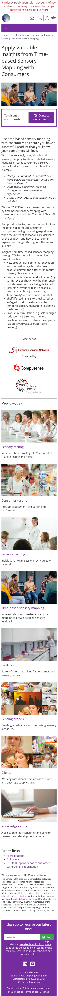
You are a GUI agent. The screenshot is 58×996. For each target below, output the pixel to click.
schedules (19, 898)
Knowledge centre (14, 826)
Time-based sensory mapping (22, 608)
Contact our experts (41, 117)
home (6, 35)
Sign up (48, 937)
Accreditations (15, 856)
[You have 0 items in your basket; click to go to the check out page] (53, 18)
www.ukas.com (8, 907)
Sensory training (13, 554)
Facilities (7, 665)
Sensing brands (12, 719)
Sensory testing (12, 447)
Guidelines (13, 859)
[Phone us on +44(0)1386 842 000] (39, 18)
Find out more (39, 10)
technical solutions (20, 35)
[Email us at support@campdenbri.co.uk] (31, 18)
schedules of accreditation (13, 896)
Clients (6, 773)
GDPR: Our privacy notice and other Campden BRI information (28, 864)
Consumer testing (14, 500)
